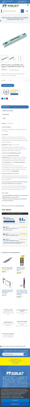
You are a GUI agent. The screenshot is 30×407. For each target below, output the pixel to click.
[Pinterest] (7, 98)
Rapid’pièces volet (15, 153)
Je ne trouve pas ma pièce (18, 186)
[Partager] (2, 98)
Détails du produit (8, 111)
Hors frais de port (14, 70)
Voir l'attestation (9, 221)
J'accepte (15, 400)
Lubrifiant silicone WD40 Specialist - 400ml (21, 269)
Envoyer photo (22, 1)
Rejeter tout (15, 404)
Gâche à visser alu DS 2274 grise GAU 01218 (7, 268)
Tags (4, 118)
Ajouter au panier (7, 85)
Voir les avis (14, 94)
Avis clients (6, 114)
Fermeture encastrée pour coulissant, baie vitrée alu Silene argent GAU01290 (22, 292)
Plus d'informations (6, 397)
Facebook (21, 206)
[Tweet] (5, 98)
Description (6, 107)
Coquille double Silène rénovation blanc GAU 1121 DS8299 (7, 291)
